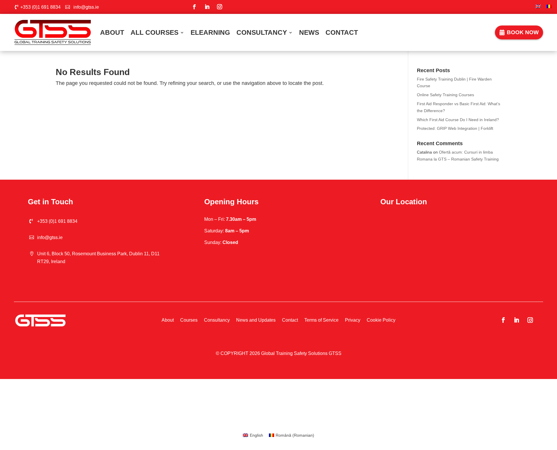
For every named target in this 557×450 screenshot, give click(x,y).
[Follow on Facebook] (194, 7)
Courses (189, 320)
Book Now (523, 32)
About (112, 32)
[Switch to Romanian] (549, 7)
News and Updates (256, 320)
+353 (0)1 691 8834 (40, 7)
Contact (341, 32)
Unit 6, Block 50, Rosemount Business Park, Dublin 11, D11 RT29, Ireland (98, 257)
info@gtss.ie (86, 7)
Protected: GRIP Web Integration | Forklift (455, 128)
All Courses (154, 32)
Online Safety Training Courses (445, 94)
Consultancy (261, 32)
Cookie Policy (381, 320)
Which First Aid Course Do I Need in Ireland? (458, 119)
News (309, 32)
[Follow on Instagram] (219, 7)
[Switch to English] (538, 7)
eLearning (210, 32)
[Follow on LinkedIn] (207, 7)
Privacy (352, 320)
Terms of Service (321, 320)
